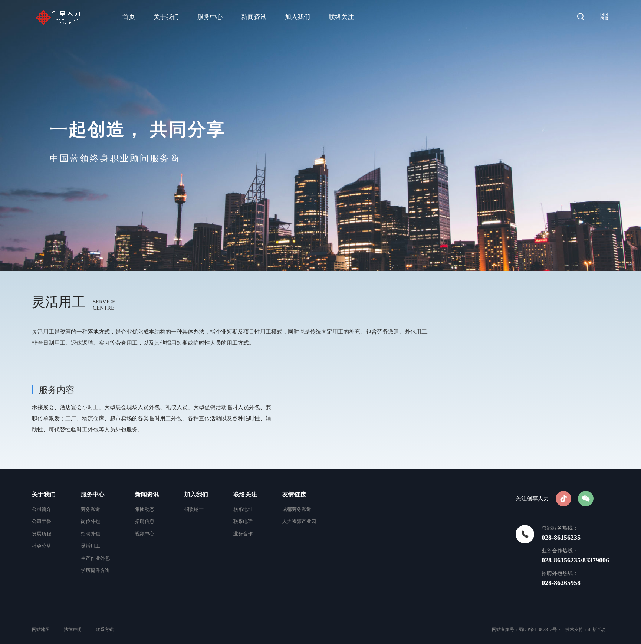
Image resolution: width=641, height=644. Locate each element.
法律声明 (73, 629)
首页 (128, 16)
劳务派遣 (90, 509)
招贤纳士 (194, 509)
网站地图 (41, 629)
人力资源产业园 (299, 521)
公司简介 (41, 509)
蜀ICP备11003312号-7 (540, 629)
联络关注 (341, 16)
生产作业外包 (95, 558)
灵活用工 (90, 546)
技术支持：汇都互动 (585, 629)
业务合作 (243, 533)
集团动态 (144, 509)
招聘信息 (144, 521)
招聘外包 (90, 533)
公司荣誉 (41, 521)
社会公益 (41, 546)
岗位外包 (90, 521)
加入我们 (297, 16)
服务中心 (210, 16)
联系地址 (243, 509)
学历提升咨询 (95, 570)
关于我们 (166, 16)
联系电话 (243, 521)
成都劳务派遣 (296, 509)
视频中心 (144, 533)
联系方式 (105, 629)
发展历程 (41, 533)
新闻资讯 (253, 16)
